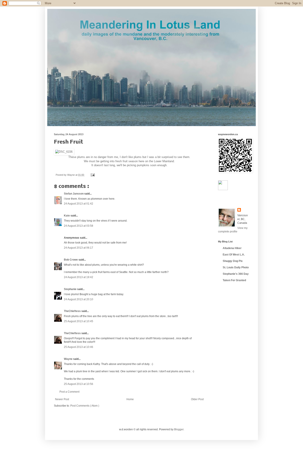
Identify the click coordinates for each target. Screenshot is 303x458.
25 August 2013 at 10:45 (78, 321)
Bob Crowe (71, 259)
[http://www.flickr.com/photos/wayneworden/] (223, 189)
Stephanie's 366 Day (236, 273)
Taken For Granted (234, 280)
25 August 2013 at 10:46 (78, 347)
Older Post (197, 399)
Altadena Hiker (232, 248)
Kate (67, 215)
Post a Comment (69, 391)
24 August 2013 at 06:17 (78, 247)
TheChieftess (72, 311)
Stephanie (70, 289)
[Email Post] (92, 174)
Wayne (68, 359)
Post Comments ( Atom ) (84, 405)
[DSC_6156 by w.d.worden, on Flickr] (64, 151)
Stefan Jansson (74, 193)
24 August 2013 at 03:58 (78, 225)
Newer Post (62, 399)
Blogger (178, 429)
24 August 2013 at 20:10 (78, 299)
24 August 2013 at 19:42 (78, 277)
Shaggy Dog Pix (233, 261)
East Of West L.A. (234, 254)
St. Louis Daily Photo (236, 267)
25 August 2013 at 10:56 (78, 384)
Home (130, 399)
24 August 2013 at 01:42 (78, 203)
